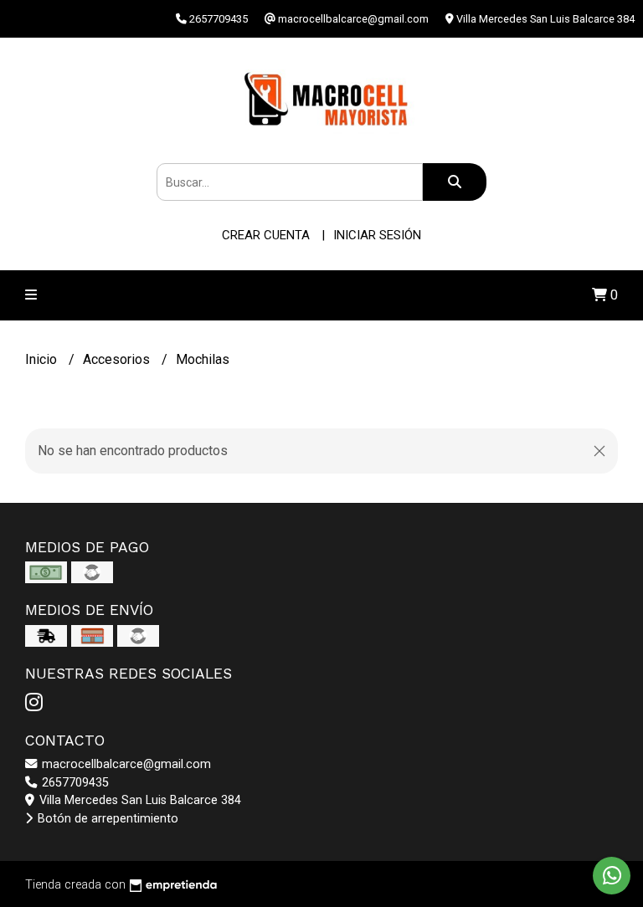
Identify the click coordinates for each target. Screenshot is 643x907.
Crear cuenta (266, 235)
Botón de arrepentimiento (106, 819)
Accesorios (118, 359)
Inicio (42, 359)
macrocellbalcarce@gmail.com (125, 764)
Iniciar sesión (377, 235)
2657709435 (74, 783)
